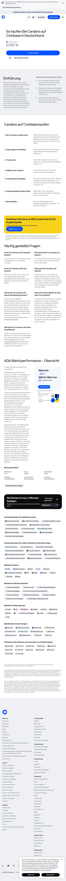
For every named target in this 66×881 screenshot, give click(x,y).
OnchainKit (38, 804)
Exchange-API (38, 823)
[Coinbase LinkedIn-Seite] (8, 866)
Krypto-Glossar (7, 782)
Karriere (5, 724)
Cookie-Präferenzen (9, 748)
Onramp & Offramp (40, 793)
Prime (36, 761)
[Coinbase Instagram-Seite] (13, 866)
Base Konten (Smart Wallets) (44, 790)
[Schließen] (61, 860)
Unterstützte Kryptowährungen (13, 827)
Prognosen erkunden (41, 740)
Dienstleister (7, 740)
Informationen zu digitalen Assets (14, 756)
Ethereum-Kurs (39, 840)
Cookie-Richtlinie (8, 746)
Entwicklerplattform (41, 779)
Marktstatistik (7, 771)
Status (4, 829)
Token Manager (39, 755)
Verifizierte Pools (40, 772)
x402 (35, 795)
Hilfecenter (6, 807)
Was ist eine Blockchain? (10, 793)
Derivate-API (38, 831)
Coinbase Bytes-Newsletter (11, 773)
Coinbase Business (40, 749)
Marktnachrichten (8, 784)
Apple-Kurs (38, 855)
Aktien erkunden (8, 768)
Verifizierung (38, 809)
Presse (4, 732)
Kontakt (5, 810)
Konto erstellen (7, 813)
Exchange (37, 767)
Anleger (5, 737)
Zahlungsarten (7, 821)
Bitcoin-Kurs (38, 838)
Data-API (37, 806)
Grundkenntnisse (8, 776)
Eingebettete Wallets (41, 787)
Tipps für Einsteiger (9, 779)
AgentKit (37, 815)
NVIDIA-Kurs (38, 853)
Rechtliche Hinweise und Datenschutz (15, 743)
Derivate (37, 737)
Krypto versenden (8, 798)
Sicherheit (6, 735)
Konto (4, 824)
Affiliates (5, 726)
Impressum (6, 759)
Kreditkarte (38, 732)
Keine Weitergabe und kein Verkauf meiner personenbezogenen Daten (17, 752)
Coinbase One (38, 726)
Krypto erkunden (8, 765)
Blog (4, 729)
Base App (37, 724)
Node (36, 812)
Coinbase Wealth (40, 729)
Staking (36, 764)
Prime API (37, 828)
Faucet (36, 820)
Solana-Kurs (38, 843)
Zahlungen (37, 752)
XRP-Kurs (37, 846)
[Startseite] (3, 17)
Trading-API (38, 798)
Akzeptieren (50, 875)
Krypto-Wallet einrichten (11, 795)
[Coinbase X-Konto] (2, 866)
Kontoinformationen (9, 818)
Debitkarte (37, 735)
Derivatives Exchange (41, 770)
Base (35, 782)
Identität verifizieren (9, 816)
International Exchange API (43, 826)
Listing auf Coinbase (41, 747)
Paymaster (37, 801)
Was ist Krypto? (7, 790)
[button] (63, 17)
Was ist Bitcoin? (7, 787)
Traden (36, 721)
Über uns (5, 721)
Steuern (5, 801)
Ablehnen (31, 875)
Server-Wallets (39, 784)
